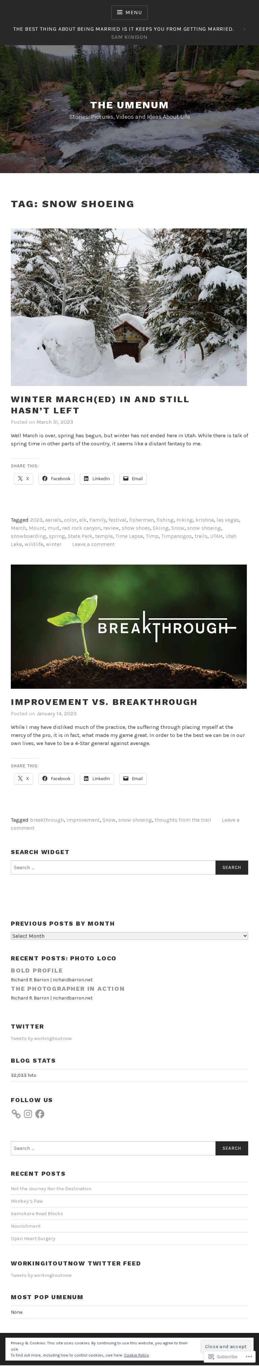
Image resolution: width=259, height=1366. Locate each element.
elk (83, 520)
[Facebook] (39, 1114)
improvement (83, 820)
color (70, 520)
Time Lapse (129, 536)
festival (117, 520)
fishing (165, 520)
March (18, 528)
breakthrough (47, 820)
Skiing (161, 528)
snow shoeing (204, 528)
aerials (53, 520)
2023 (36, 520)
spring (57, 536)
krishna (205, 520)
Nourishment (26, 1226)
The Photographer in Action (68, 988)
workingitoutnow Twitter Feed (76, 1263)
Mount (37, 528)
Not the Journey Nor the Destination (51, 1189)
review (111, 528)
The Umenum (129, 105)
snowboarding (28, 536)
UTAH (216, 536)
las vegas (228, 520)
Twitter (27, 1026)
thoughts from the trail (183, 820)
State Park (80, 536)
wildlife (34, 544)
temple (104, 536)
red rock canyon (81, 528)
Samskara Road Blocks (37, 1214)
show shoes (136, 528)
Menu (133, 12)
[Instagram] (28, 1114)
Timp (152, 536)
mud (53, 528)
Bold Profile (37, 970)
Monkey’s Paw (27, 1201)
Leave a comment (93, 544)
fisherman (141, 520)
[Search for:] (129, 867)
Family (97, 520)
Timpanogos (176, 536)
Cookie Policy (136, 1355)
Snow (177, 528)
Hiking (184, 520)
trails (201, 536)
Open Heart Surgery (33, 1238)
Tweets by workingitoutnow (41, 1038)
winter (53, 544)
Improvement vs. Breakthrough (104, 702)
